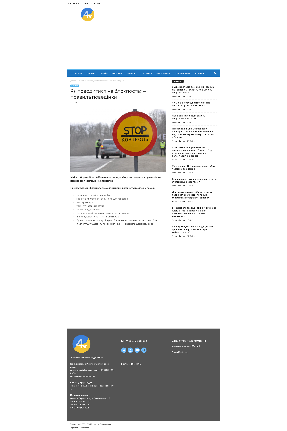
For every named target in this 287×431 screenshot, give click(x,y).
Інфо (86, 4)
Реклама (199, 73)
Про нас (132, 73)
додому (73, 81)
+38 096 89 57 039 (82, 405)
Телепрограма (182, 73)
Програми (117, 73)
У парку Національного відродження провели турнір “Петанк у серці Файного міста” (193, 229)
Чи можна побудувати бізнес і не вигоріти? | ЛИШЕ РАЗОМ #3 (191, 104)
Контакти (96, 4)
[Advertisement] (143, 47)
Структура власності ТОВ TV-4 (186, 346)
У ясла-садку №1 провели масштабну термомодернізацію (193, 167)
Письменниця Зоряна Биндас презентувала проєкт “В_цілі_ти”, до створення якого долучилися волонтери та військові (192, 151)
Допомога (146, 73)
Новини (91, 73)
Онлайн (104, 73)
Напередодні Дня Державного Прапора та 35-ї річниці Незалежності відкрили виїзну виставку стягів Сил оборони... (193, 133)
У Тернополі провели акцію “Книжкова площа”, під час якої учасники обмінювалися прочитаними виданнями (194, 212)
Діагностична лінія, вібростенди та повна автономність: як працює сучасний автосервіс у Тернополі (192, 194)
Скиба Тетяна (178, 96)
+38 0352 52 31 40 (82, 401)
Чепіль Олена (178, 141)
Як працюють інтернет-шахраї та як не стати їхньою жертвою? (194, 180)
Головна (77, 73)
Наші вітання (163, 73)
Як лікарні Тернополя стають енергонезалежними (188, 117)
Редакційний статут (180, 352)
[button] (215, 73)
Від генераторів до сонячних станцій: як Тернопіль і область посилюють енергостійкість (193, 89)
